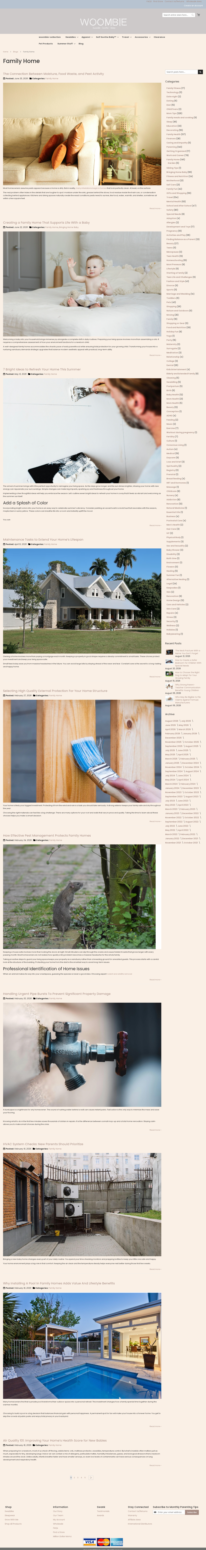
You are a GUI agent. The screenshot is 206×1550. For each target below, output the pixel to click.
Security (170, 621)
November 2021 (173, 842)
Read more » (155, 208)
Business (171, 516)
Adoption (171, 218)
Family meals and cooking (180, 117)
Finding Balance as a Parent (180, 239)
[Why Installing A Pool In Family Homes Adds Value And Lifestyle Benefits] (82, 1345)
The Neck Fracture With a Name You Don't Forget (187, 652)
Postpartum (173, 386)
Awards (100, 1515)
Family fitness (173, 88)
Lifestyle (171, 268)
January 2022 (172, 838)
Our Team (58, 1515)
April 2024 (183, 779)
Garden (172, 163)
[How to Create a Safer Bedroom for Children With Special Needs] (169, 661)
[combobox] (178, 15)
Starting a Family (175, 272)
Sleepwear (10, 1515)
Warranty (132, 1515)
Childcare (171, 491)
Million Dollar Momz (62, 1536)
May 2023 (170, 805)
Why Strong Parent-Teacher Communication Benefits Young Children (187, 687)
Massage (171, 487)
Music (169, 424)
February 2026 (172, 733)
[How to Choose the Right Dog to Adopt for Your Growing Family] (169, 673)
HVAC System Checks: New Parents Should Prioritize (43, 1144)
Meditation (172, 352)
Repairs (170, 613)
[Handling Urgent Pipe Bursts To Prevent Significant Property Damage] (82, 1054)
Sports (170, 289)
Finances (171, 138)
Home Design (173, 600)
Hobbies (170, 629)
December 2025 (173, 737)
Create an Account (193, 5)
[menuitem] (49, 37)
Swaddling (172, 382)
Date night (172, 96)
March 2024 (171, 784)
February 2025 (188, 758)
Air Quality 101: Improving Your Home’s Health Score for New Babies (55, 1440)
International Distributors (140, 1523)
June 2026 (170, 725)
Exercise (170, 428)
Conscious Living (175, 445)
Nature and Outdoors (177, 310)
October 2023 (191, 792)
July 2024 (170, 775)
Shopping (171, 306)
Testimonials (103, 1511)
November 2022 (173, 817)
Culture (170, 440)
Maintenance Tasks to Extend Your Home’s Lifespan (43, 539)
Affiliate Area (134, 1519)
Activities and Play (176, 235)
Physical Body (173, 537)
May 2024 (170, 779)
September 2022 (174, 821)
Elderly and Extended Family (180, 373)
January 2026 (190, 733)
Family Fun (172, 189)
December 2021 (190, 838)
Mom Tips (171, 113)
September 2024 (174, 771)
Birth (169, 390)
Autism (170, 449)
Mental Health (173, 201)
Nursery (170, 495)
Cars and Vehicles (175, 604)
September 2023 (174, 796)
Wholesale (58, 1523)
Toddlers (171, 298)
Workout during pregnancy (180, 432)
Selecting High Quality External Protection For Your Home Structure (55, 691)
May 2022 (170, 830)
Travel (169, 197)
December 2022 (190, 813)
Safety (170, 210)
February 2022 (188, 834)
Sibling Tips (172, 168)
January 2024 (172, 788)
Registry (170, 470)
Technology (172, 92)
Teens (169, 247)
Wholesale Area (194, 1)
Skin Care (171, 608)
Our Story (57, 1511)
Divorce (170, 285)
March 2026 (185, 729)
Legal (169, 583)
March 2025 (171, 758)
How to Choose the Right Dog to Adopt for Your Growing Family (187, 675)
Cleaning (171, 377)
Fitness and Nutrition (177, 176)
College (170, 361)
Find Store (158, 1)
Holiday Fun (172, 331)
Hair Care (171, 529)
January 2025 (172, 763)
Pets (169, 302)
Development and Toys (178, 226)
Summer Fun (173, 575)
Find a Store (59, 1532)
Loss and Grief (174, 461)
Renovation (172, 503)
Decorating (172, 130)
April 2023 (183, 805)
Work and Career (175, 155)
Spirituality (172, 466)
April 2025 (183, 754)
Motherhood (173, 180)
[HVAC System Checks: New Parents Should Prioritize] (82, 1204)
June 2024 (183, 775)
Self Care (171, 184)
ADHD (169, 415)
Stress (169, 617)
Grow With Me (11, 1519)
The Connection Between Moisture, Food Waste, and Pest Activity (53, 74)
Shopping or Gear (175, 323)
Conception (172, 411)
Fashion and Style (175, 281)
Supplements (173, 541)
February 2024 (188, 784)
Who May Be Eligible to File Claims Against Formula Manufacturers (188, 700)
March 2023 (171, 809)
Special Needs (173, 214)
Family (170, 319)
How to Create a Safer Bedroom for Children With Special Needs (188, 663)
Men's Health (173, 524)
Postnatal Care (174, 520)
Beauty (170, 243)
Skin (168, 592)
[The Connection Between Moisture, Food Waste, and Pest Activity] (82, 134)
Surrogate (172, 348)
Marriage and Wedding (178, 293)
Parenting (171, 147)
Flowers (170, 566)
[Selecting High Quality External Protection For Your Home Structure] (82, 751)
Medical (170, 453)
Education (171, 126)
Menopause (172, 251)
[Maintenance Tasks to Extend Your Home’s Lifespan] (82, 601)
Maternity (171, 344)
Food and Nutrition (176, 327)
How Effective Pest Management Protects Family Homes (47, 835)
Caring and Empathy (177, 142)
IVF (168, 533)
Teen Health (172, 256)
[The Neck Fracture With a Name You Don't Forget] (169, 652)
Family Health (173, 134)
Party (169, 340)
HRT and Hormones (176, 482)
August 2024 (192, 771)
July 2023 (170, 800)
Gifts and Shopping (176, 193)
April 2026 (170, 729)
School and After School (179, 205)
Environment (173, 562)
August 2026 (172, 721)
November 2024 (173, 767)
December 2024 (190, 763)
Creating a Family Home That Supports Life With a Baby (46, 222)
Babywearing (173, 634)
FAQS (149, 1)
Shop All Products (13, 1523)
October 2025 (191, 742)
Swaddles (9, 1511)
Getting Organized (176, 151)
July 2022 (170, 826)
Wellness (171, 625)
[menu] (103, 40)
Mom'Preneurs (174, 264)
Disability (171, 554)
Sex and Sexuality (175, 545)
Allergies (171, 222)
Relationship (173, 356)
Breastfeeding (174, 478)
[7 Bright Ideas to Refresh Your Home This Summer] (82, 430)
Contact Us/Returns (174, 1)
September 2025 (174, 746)
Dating (170, 100)
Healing (170, 571)
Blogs (15, 52)
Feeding (170, 419)
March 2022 (171, 834)
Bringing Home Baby (69, 227)
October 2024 (192, 767)
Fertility (170, 436)
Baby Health (172, 394)
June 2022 (183, 826)
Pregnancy (172, 231)
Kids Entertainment (176, 369)
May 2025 (170, 754)
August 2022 (192, 821)
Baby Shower (173, 550)
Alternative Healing (176, 579)
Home (6, 52)
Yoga (169, 335)
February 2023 (188, 809)
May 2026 (184, 725)
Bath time (171, 558)
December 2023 (190, 788)
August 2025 (192, 746)
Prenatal (171, 474)
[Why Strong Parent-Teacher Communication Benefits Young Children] (169, 686)
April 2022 (183, 830)
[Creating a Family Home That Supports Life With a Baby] (82, 284)
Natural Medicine (175, 508)
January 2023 (172, 813)
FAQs (55, 1528)
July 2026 (186, 721)
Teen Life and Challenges (179, 277)
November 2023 (173, 792)
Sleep (169, 121)
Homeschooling (174, 260)
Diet (168, 105)
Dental (170, 365)
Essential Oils (173, 512)
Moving (170, 314)
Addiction (171, 499)
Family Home (52, 78)
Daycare (171, 457)
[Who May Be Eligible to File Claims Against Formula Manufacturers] (169, 698)
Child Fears (172, 109)
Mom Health (172, 398)
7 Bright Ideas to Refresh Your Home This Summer (42, 369)
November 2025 (173, 742)
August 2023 (192, 796)
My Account (59, 1519)
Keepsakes (172, 587)
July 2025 (170, 750)
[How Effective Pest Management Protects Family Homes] (82, 896)
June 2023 (183, 800)
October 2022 (191, 817)
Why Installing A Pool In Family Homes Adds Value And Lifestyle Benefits (59, 1283)
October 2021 (191, 842)
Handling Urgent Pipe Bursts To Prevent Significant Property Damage (57, 994)
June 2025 (183, 750)
